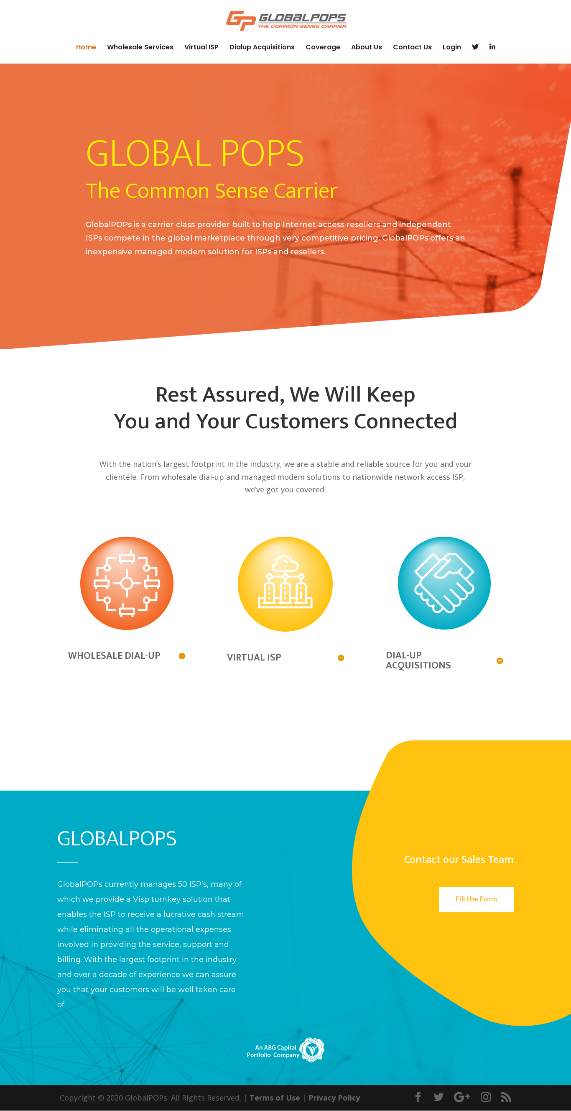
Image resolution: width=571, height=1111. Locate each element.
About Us (366, 48)
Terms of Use (275, 1098)
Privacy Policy (334, 1098)
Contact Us (412, 48)
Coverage (323, 48)
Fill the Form (476, 899)
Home (86, 48)
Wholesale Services (140, 48)
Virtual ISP (201, 48)
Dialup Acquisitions (262, 48)
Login (452, 48)
